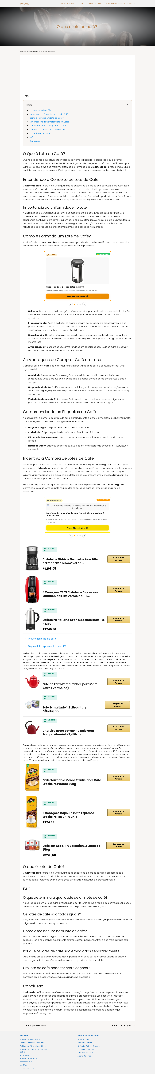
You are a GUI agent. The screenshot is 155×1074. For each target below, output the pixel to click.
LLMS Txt (23, 1057)
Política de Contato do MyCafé (33, 1042)
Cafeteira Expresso (86, 1042)
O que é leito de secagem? (120, 1018)
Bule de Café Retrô (85, 1045)
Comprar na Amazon (118, 551)
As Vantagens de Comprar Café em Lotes (49, 121)
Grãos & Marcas (68, 3)
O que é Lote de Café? (40, 133)
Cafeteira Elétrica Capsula (89, 1038)
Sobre (22, 1044)
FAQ (31, 137)
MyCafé (24, 3)
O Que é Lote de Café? (40, 110)
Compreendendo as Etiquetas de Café (48, 125)
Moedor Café (83, 1032)
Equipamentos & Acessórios (119, 3)
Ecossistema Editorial (29, 1061)
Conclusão (35, 141)
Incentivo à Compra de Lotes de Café (47, 129)
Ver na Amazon (76, 296)
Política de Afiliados (28, 1051)
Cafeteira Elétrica (85, 1035)
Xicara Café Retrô (85, 1048)
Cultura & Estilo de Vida (91, 3)
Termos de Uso (26, 1048)
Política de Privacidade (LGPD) (33, 1038)
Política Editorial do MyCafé (32, 1035)
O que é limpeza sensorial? (34, 1018)
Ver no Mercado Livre (76, 520)
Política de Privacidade (30, 1032)
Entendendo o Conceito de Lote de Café (49, 114)
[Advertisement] (77, 73)
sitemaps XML (26, 1054)
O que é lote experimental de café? (47, 638)
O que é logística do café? (43, 631)
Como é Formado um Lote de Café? (47, 118)
